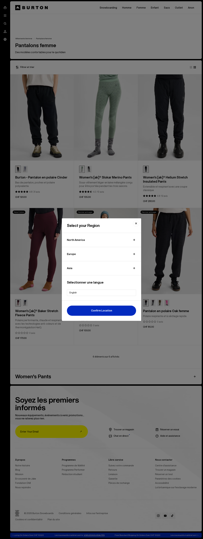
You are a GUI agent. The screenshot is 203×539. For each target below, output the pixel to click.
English (73, 292)
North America (76, 240)
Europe (71, 254)
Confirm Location (101, 310)
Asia (69, 268)
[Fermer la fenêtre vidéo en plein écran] (136, 223)
